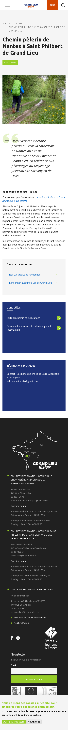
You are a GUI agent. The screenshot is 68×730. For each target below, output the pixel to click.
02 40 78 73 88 (17, 608)
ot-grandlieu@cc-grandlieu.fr (25, 612)
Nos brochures (21, 622)
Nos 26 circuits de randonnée (24, 274)
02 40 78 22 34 (17, 551)
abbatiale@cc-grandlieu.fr (24, 555)
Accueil (7, 23)
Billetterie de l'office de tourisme (30, 617)
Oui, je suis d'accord (13, 721)
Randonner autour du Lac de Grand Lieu (30, 282)
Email (14, 665)
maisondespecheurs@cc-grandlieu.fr (29, 500)
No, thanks (34, 721)
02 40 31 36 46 (17, 496)
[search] (63, 5)
